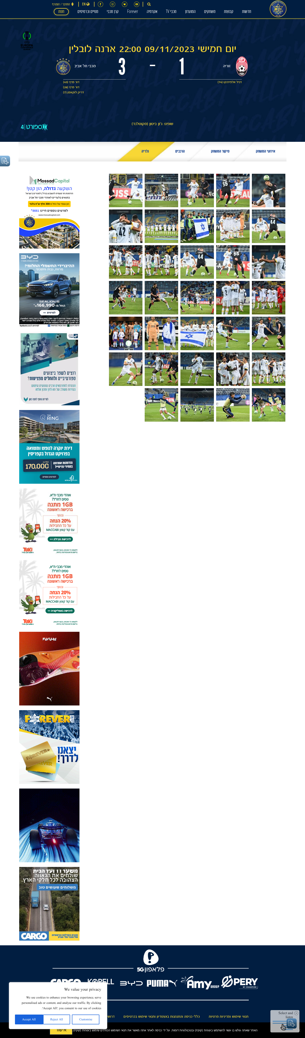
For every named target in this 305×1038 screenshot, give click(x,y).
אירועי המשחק (265, 151)
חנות (61, 12)
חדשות (246, 12)
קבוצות (228, 12)
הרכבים (180, 151)
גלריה (145, 151)
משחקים (209, 12)
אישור (61, 1029)
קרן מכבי (113, 12)
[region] (58, 1005)
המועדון (190, 12)
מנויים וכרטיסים (87, 12)
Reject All (56, 1019)
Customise (85, 1019)
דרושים (109, 1017)
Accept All (29, 1019)
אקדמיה (152, 12)
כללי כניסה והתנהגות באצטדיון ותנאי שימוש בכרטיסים (161, 1017)
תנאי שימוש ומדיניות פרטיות (229, 1017)
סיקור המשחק (220, 151)
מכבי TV (171, 12)
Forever (132, 12)
